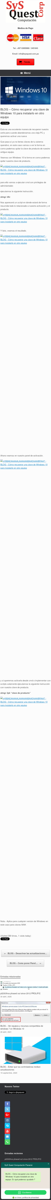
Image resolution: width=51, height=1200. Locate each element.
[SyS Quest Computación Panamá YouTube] (7, 1131)
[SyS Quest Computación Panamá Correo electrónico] (7, 1136)
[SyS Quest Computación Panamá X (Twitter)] (7, 1109)
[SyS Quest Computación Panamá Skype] (7, 1125)
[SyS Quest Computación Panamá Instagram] (7, 1120)
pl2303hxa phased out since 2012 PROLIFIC (23, 1159)
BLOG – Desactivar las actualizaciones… (25, 953)
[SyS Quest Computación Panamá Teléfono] (7, 1142)
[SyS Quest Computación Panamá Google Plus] (7, 1115)
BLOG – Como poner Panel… (25, 963)
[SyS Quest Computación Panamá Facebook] (7, 1104)
